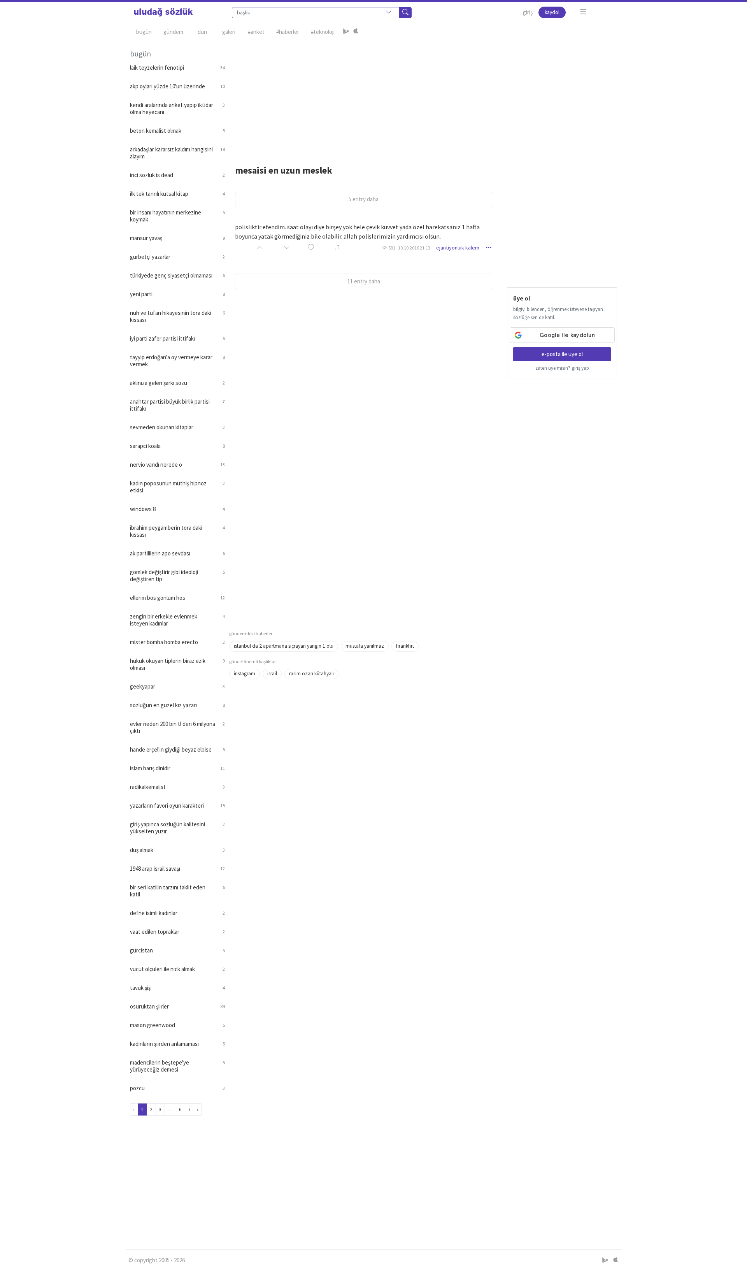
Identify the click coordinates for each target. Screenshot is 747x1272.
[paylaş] (338, 248)
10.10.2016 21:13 (414, 248)
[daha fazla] (583, 12)
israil (272, 673)
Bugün (144, 31)
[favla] (311, 247)
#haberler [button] (287, 31)
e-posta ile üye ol (562, 354)
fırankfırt (405, 646)
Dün (202, 31)
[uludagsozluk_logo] (163, 12)
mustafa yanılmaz (364, 646)
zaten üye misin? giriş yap (562, 368)
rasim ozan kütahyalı (311, 673)
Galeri (228, 31)
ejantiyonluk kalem (457, 247)
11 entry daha (363, 281)
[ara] (405, 12)
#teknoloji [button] (323, 31)
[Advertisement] (423, 97)
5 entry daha (364, 199)
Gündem (173, 31)
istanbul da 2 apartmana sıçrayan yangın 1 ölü (283, 646)
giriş (528, 12)
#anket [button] (256, 31)
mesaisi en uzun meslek (283, 170)
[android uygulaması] (346, 32)
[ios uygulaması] (355, 32)
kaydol (552, 12)
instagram (244, 673)
